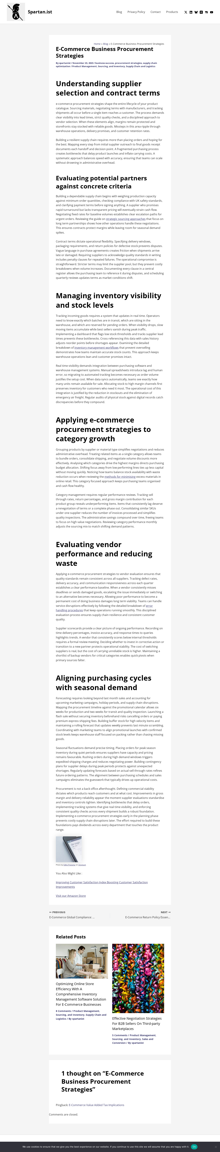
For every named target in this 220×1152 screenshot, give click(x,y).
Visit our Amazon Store (71, 896)
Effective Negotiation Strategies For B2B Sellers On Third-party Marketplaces (137, 1023)
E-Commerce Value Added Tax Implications (96, 1105)
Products (172, 12)
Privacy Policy (136, 12)
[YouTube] (211, 12)
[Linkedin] (190, 12)
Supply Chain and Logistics (140, 66)
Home (97, 43)
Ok (194, 1146)
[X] (185, 12)
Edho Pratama (69, 865)
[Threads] (201, 12)
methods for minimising (120, 477)
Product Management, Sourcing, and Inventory (98, 66)
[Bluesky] (196, 12)
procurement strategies (128, 63)
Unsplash (82, 865)
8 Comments (63, 1011)
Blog (119, 12)
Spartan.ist (40, 12)
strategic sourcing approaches (126, 219)
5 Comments (119, 1035)
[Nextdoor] (206, 12)
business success (104, 63)
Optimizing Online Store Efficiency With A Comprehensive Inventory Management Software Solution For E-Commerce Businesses (81, 994)
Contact (156, 12)
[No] (215, 1147)
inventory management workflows (96, 348)
